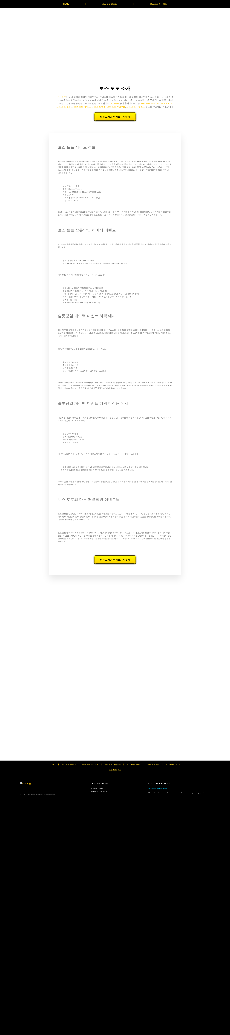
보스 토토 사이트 (164, 103)
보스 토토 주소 (148, 103)
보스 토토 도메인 (97, 106)
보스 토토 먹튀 (81, 106)
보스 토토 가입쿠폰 (116, 106)
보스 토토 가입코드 (135, 106)
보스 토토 (61, 97)
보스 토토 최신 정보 (158, 4)
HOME (66, 4)
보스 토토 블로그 (109, 4)
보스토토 (114, 103)
